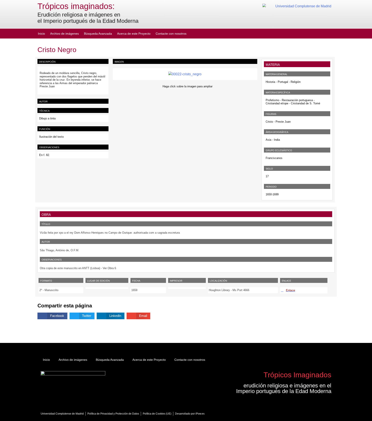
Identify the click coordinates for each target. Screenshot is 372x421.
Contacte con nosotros (171, 33)
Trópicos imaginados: (76, 6)
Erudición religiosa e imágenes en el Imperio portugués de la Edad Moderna (87, 17)
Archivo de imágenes (64, 33)
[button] (52, 316)
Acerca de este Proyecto (133, 33)
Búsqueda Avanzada (98, 33)
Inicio (41, 33)
